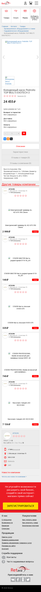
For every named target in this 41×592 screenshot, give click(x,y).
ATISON (12, 189)
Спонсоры (5, 528)
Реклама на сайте (8, 546)
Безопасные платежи (30, 526)
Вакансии (5, 526)
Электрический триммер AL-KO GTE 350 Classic (20, 226)
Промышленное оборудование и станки (19, 29)
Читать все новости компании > (14, 477)
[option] (10, 80)
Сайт (9, 465)
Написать (11, 461)
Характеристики (20, 152)
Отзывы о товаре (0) (20, 157)
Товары (23, 26)
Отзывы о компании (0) (20, 163)
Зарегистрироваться (20, 505)
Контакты (11, 557)
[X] (11, 138)
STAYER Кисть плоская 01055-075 (20, 323)
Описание (20, 146)
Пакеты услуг (7, 537)
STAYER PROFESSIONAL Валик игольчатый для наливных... (20, 371)
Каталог (14, 26)
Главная (5, 26)
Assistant (5, 549)
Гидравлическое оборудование (16, 31)
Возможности (7, 523)
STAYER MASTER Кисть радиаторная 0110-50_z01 (20, 274)
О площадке (7, 520)
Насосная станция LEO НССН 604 (20, 419)
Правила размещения (10, 540)
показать (17, 192)
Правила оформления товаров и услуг (17, 543)
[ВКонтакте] (5, 138)
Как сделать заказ (29, 520)
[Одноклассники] (8, 138)
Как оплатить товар (30, 523)
